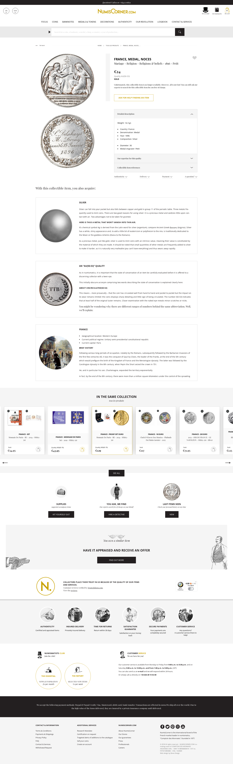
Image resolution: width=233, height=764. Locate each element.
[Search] (179, 32)
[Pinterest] (172, 726)
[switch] (191, 589)
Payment (166, 176)
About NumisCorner (127, 731)
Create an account (84, 744)
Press (121, 741)
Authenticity (125, 21)
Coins (55, 21)
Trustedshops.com (95, 587)
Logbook (162, 21)
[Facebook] (162, 726)
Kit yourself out (61, 514)
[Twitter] (167, 726)
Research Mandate (84, 731)
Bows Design (175, 753)
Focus (44, 21)
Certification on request (86, 734)
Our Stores (123, 734)
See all (116, 473)
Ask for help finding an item (134, 97)
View (172, 514)
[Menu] (195, 582)
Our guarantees (125, 737)
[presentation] (5, 462)
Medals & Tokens (87, 21)
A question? (190, 176)
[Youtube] (183, 726)
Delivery (143, 176)
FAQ (37, 741)
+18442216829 (125, 2)
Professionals (124, 744)
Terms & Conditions (43, 731)
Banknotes (68, 21)
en (6, 11)
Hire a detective (117, 514)
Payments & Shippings (45, 734)
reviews (74, 590)
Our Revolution (144, 21)
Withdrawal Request (44, 748)
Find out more (116, 560)
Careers (122, 748)
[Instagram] (177, 726)
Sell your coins (83, 741)
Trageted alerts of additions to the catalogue (95, 737)
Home (100, 45)
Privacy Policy (41, 737)
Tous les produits (112, 45)
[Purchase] (82, 449)
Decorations (107, 21)
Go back (42, 45)
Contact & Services (182, 21)
